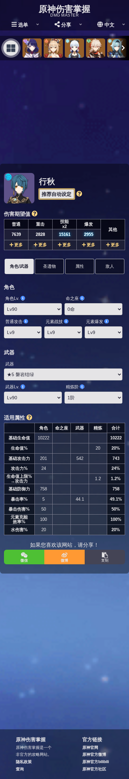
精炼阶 (72, 386)
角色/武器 (19, 266)
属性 (79, 266)
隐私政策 (24, 761)
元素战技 (54, 321)
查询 (20, 769)
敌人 (110, 266)
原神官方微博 (94, 754)
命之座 (72, 298)
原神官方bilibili (95, 761)
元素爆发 (94, 321)
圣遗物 (49, 266)
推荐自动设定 (56, 194)
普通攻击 (13, 321)
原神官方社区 (94, 769)
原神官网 (90, 747)
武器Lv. (12, 386)
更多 (18, 245)
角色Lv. (12, 298)
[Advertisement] (64, 112)
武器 (9, 364)
